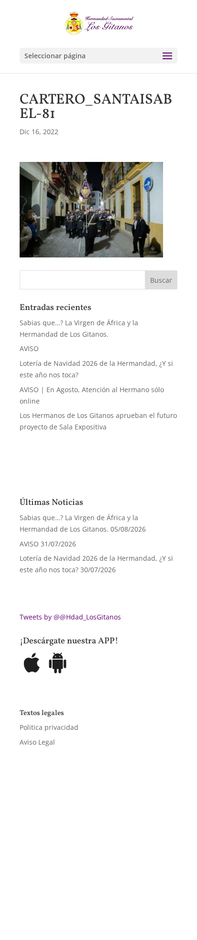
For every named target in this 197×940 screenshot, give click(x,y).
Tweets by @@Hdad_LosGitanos (70, 616)
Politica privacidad (49, 727)
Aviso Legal (37, 742)
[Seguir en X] (46, 890)
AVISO (29, 348)
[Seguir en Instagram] (65, 890)
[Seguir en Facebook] (27, 890)
